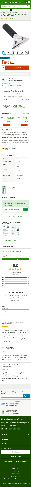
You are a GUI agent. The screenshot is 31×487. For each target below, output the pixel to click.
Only (3, 60)
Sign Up (26, 396)
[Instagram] (2, 429)
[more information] (22, 80)
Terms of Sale (15, 468)
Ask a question (19, 18)
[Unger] (6, 106)
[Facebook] (10, 429)
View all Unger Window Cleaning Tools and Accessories (19, 106)
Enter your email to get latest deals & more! (14, 392)
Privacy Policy (19, 216)
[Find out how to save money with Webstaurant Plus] (1, 117)
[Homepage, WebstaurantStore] (15, 2)
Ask (26, 209)
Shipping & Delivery (21, 461)
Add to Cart (6, 125)
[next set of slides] (29, 121)
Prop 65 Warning (6, 150)
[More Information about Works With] (10, 113)
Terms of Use (11, 216)
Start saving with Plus (11, 405)
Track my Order (16, 456)
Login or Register (15, 259)
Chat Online (8, 461)
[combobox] (15, 6)
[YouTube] (6, 429)
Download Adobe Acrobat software (9, 240)
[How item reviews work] (21, 274)
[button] (4, 53)
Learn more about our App (12, 413)
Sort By (3, 306)
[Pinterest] (18, 429)
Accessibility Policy (15, 476)
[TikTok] (14, 429)
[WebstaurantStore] (15, 419)
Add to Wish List (15, 74)
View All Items (26, 113)
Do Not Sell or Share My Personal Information (15, 478)
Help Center (15, 452)
